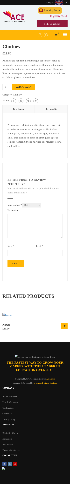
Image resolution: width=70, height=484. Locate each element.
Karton (6, 324)
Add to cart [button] (64, 326)
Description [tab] (18, 109)
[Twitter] (28, 100)
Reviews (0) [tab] (51, 109)
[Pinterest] (35, 100)
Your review (13, 210)
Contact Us (7, 413)
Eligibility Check (59, 16)
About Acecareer (9, 396)
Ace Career (50, 379)
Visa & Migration (10, 402)
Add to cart (23, 87)
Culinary (17, 94)
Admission (7, 439)
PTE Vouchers (52, 24)
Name (10, 246)
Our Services (8, 408)
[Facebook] (13, 100)
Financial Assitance (11, 450)
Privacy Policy (8, 419)
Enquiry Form (52, 10)
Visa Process (7, 444)
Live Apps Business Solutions (45, 383)
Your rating (14, 205)
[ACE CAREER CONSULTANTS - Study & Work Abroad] (13, 17)
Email (39, 246)
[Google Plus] (21, 100)
